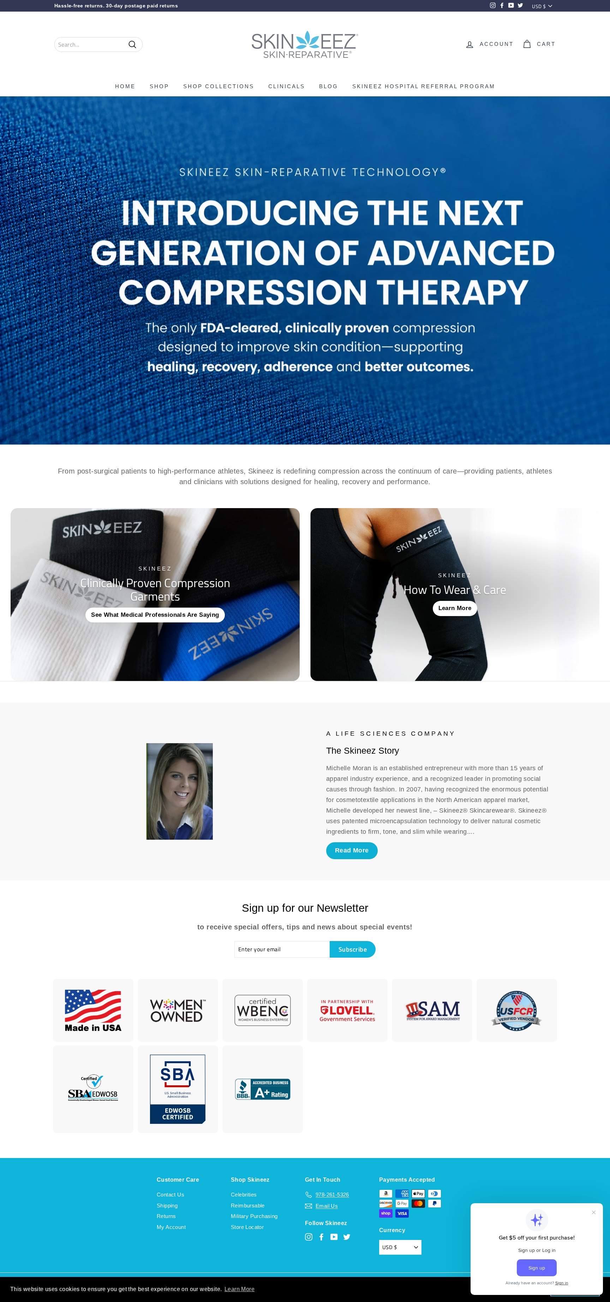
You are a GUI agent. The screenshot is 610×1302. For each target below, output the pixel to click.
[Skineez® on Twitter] (347, 1237)
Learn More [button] (240, 1289)
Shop (159, 86)
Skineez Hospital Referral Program (423, 86)
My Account (171, 1227)
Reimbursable (248, 1205)
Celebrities (244, 1195)
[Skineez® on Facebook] (321, 1237)
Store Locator (247, 1227)
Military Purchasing (254, 1216)
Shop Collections (218, 86)
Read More (352, 850)
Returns (166, 1216)
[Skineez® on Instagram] (308, 1237)
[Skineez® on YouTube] (334, 1237)
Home (125, 86)
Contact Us (170, 1195)
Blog (328, 86)
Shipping (167, 1205)
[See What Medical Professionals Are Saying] (155, 594)
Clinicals (286, 86)
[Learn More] (454, 594)
